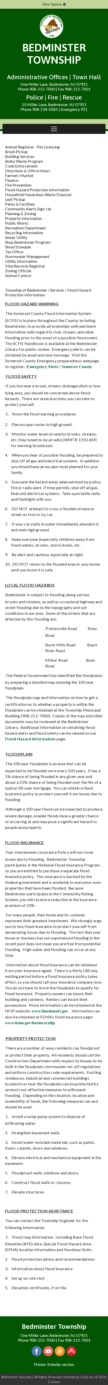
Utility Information (21, 261)
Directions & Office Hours (27, 170)
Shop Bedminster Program (27, 242)
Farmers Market (19, 175)
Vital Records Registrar (25, 266)
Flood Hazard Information (30, 738)
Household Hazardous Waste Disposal (38, 194)
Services (57, 290)
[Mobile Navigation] (54, 129)
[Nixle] (71, 1351)
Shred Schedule (18, 246)
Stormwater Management (27, 256)
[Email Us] (60, 1351)
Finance (11, 180)
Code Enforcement (21, 165)
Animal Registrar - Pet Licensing (32, 146)
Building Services (19, 156)
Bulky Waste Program (24, 161)
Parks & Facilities (20, 204)
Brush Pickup (16, 151)
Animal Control (18, 275)
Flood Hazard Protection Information (37, 189)
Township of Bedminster (26, 290)
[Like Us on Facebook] (37, 1351)
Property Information (23, 218)
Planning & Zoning (20, 213)
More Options (52, 4)
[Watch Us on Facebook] (48, 1351)
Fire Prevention (18, 185)
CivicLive (86, 1377)
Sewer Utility (16, 237)
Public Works (17, 223)
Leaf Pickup (15, 199)
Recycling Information (24, 232)
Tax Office (14, 251)
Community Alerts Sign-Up (28, 208)
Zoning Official (18, 270)
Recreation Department (25, 227)
